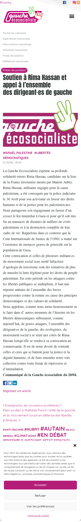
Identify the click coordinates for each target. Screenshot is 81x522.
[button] (75, 445)
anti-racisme (14, 429)
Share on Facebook (5, 383)
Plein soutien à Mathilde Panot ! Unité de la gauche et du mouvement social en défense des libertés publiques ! (39, 415)
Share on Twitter (10, 383)
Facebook (64, 2)
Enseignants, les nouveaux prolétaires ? (33, 405)
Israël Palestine (18, 153)
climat (21, 436)
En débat (54, 434)
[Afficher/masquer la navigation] (71, 16)
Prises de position (13, 55)
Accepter (40, 485)
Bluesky (5, 2)
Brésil (9, 435)
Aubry (33, 429)
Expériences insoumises (16, 38)
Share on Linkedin (15, 383)
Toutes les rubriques (14, 32)
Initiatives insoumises (15, 49)
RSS (78, 2)
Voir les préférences (40, 506)
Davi (33, 435)
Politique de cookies (38, 515)
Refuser (40, 495)
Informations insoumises (17, 44)
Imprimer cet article (17, 390)
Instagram (74, 2)
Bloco (71, 429)
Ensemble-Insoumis (23, 440)
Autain (54, 428)
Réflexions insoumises (15, 61)
